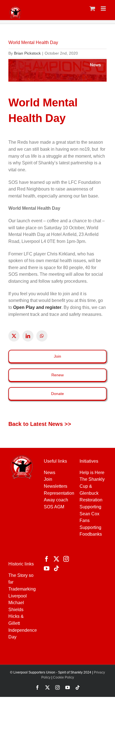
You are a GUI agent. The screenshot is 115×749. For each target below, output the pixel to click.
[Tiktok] (56, 568)
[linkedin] (27, 335)
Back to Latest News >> (39, 424)
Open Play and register (37, 307)
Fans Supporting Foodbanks (91, 527)
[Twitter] (56, 559)
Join (48, 479)
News (49, 472)
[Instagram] (66, 559)
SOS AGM (54, 506)
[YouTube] (46, 568)
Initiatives (89, 461)
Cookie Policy (63, 677)
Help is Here (92, 472)
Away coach (56, 499)
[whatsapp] (41, 335)
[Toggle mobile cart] (92, 8)
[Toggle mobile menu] (104, 8)
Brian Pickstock (27, 53)
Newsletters (55, 486)
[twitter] (14, 335)
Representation (59, 493)
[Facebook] (46, 559)
